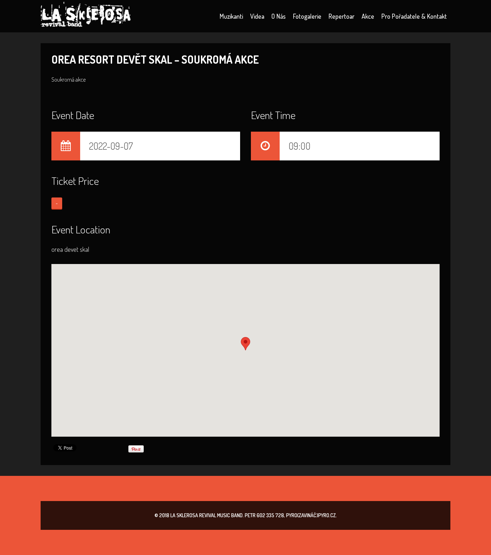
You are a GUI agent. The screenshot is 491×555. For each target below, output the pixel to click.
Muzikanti (231, 16)
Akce (368, 16)
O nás (278, 16)
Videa (257, 16)
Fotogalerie (307, 16)
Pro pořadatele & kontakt (414, 16)
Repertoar (341, 16)
